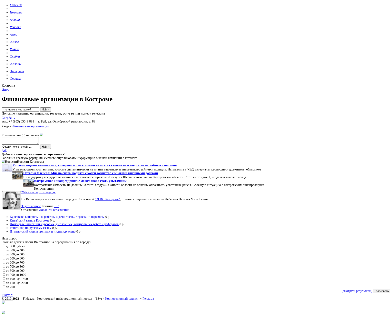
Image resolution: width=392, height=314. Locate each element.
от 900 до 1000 (16, 274)
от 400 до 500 (15, 254)
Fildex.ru (7, 295)
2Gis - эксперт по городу (38, 192)
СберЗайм (9, 117)
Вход (5, 89)
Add (4, 150)
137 (56, 206)
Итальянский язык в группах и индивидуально (43, 231)
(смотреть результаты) (357, 291)
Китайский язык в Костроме (29, 220)
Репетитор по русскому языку (30, 227)
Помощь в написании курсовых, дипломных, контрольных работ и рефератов (64, 224)
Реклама (148, 298)
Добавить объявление (54, 210)
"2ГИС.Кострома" (107, 199)
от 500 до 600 (15, 258)
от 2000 (11, 287)
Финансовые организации (30, 126)
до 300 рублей (16, 246)
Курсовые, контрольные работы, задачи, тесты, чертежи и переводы (57, 216)
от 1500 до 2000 (17, 283)
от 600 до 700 (15, 262)
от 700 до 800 (15, 266)
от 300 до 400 (15, 250)
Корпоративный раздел (121, 298)
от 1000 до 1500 (17, 279)
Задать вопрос (31, 206)
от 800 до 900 (15, 270)
